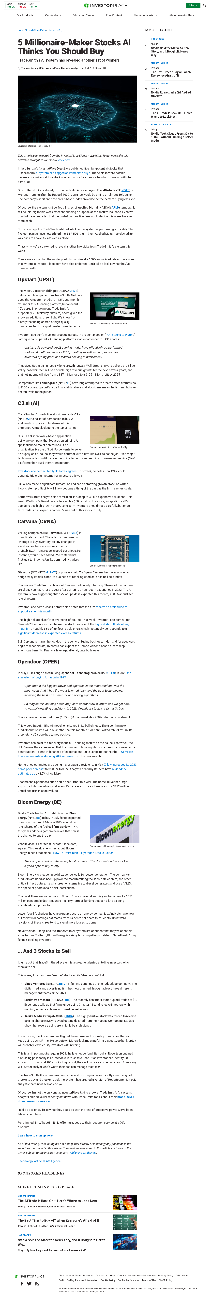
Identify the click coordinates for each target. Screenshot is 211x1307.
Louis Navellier (39, 1206)
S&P (32, 4)
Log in (194, 5)
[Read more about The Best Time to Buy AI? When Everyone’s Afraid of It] (125, 1222)
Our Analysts (53, 15)
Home (21, 30)
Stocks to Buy (55, 30)
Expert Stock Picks (36, 30)
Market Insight (26, 1196)
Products (88, 1275)
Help (112, 1275)
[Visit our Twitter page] (29, 1283)
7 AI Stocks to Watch (119, 334)
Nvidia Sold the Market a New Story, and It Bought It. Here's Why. (170, 51)
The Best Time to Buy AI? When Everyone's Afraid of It (171, 73)
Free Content (114, 15)
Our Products (25, 15)
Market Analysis (143, 15)
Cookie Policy (108, 1280)
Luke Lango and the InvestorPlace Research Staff (58, 1250)
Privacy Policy (165, 1275)
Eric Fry (35, 1226)
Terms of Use (149, 1280)
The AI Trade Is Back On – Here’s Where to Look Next (57, 1201)
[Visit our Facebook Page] (21, 1283)
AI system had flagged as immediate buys (62, 173)
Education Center (83, 15)
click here (64, 160)
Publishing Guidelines (82, 1152)
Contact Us (101, 1275)
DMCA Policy (166, 1280)
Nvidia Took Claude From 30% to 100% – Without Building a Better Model (172, 137)
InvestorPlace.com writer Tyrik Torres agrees (47, 471)
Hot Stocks (24, 1235)
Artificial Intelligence (47, 1161)
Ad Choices (182, 1275)
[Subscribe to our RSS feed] (36, 1283)
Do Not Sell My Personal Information (78, 1280)
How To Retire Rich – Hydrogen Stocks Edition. (83, 853)
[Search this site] (204, 5)
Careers (122, 1275)
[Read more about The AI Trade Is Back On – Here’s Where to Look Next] (125, 1203)
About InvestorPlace (181, 15)
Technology (25, 1161)
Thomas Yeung (29, 68)
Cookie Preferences (128, 1280)
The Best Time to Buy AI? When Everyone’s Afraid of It (58, 1220)
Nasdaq (22, 4)
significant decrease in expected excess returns (49, 633)
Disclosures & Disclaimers (142, 1275)
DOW (9, 4)
